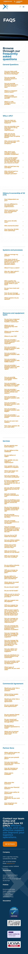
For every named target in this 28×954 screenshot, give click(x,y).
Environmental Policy (9, 889)
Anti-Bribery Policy (8, 896)
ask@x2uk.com (8, 1)
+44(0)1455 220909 (19, 2)
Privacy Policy (6, 893)
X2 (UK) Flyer (6, 880)
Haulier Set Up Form (8, 877)
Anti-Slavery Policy (8, 895)
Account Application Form (10, 875)
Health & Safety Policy (9, 891)
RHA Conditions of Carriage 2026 (12, 878)
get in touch (10, 844)
